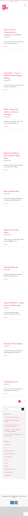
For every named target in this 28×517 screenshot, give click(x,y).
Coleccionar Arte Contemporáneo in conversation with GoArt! (14, 17)
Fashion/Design (8, 457)
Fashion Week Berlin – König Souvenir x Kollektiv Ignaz (14, 290)
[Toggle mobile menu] (25, 5)
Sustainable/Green (9, 472)
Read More (5, 46)
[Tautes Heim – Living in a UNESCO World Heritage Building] (14, 61)
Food (6, 460)
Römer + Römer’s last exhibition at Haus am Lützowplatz (14, 98)
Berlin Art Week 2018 (14, 180)
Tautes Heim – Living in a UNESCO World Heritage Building (14, 59)
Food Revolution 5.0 (14, 368)
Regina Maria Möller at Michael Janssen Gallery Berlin (14, 138)
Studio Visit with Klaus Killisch (14, 216)
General (6, 463)
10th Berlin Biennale (14, 256)
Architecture (7, 444)
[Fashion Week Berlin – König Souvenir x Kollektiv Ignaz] (14, 292)
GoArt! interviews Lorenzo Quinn (12, 417)
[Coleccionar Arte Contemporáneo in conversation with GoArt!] (14, 19)
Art (5, 447)
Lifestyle (7, 466)
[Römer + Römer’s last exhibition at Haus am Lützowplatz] (14, 100)
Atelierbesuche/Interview (10, 453)
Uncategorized (8, 475)
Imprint (21, 496)
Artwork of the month (9, 450)
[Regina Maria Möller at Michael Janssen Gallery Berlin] (14, 141)
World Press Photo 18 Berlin (14, 330)
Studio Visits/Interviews (10, 469)
